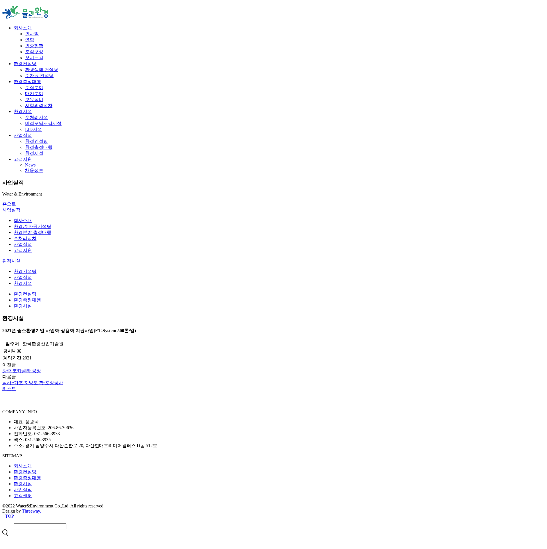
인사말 (32, 33)
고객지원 (23, 159)
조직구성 (34, 51)
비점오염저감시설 (43, 123)
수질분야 (34, 87)
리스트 (9, 388)
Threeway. (31, 511)
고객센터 (23, 495)
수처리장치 (25, 238)
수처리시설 (36, 117)
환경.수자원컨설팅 (32, 226)
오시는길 (34, 57)
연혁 (29, 39)
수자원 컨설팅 (39, 75)
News (30, 165)
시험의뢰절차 (38, 105)
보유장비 (34, 99)
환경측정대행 (27, 81)
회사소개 (23, 27)
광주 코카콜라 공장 (21, 370)
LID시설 (33, 129)
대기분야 (34, 93)
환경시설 (23, 111)
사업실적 (23, 135)
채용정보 (34, 170)
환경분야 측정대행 (32, 232)
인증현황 (34, 45)
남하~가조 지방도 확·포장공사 (32, 382)
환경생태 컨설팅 (41, 69)
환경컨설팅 (25, 63)
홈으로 (9, 203)
